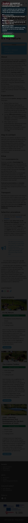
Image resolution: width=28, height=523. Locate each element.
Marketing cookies (9, 26)
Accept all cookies (8, 36)
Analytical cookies (8, 20)
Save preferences (8, 33)
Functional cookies (9, 15)
